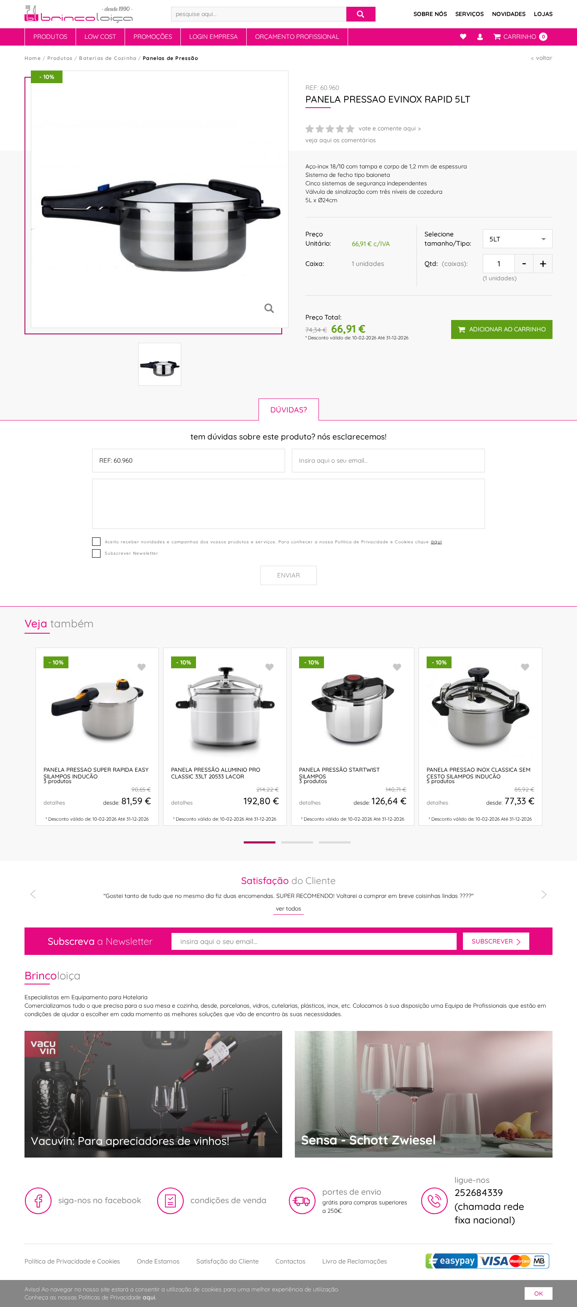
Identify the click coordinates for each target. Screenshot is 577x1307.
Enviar (288, 575)
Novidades (508, 14)
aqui (436, 542)
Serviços (469, 14)
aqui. (149, 1297)
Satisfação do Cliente (227, 1261)
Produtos (50, 37)
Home (32, 58)
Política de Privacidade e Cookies (72, 1261)
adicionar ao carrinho (507, 329)
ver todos (288, 908)
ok (538, 1293)
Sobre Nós (430, 14)
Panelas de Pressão (170, 58)
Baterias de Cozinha (107, 58)
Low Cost (100, 37)
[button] (259, 842)
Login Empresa (213, 37)
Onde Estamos (158, 1261)
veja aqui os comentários (340, 140)
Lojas (543, 14)
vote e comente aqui (387, 128)
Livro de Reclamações (354, 1261)
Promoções (152, 37)
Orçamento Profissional (297, 37)
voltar (544, 58)
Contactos (290, 1261)
